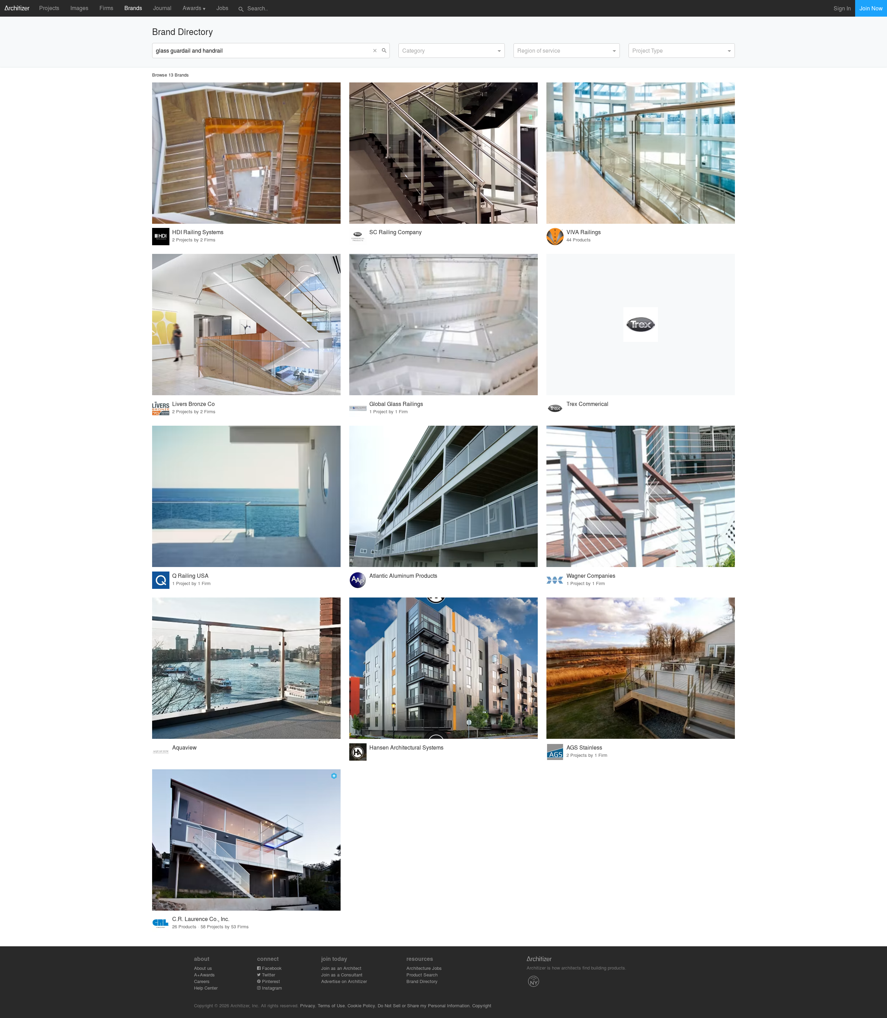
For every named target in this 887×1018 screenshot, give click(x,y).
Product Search (422, 974)
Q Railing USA (190, 575)
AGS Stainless (584, 747)
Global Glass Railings (396, 404)
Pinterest (270, 981)
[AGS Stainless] (640, 668)
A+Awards (204, 974)
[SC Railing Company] (443, 153)
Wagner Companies (591, 575)
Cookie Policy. (362, 1005)
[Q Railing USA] (246, 496)
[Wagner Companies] (640, 496)
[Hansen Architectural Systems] (443, 668)
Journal (162, 8)
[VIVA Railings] (640, 153)
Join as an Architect (341, 968)
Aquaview (184, 747)
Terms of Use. (332, 1005)
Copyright (481, 1005)
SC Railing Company (395, 232)
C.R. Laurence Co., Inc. (200, 919)
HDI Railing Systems (197, 232)
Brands (133, 8)
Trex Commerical (587, 404)
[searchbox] (404, 49)
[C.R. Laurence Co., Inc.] (246, 840)
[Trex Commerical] (640, 324)
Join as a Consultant (341, 974)
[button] (376, 50)
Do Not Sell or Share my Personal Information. (424, 1005)
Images (79, 8)
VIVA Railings (584, 232)
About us (203, 968)
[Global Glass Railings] (443, 324)
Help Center (206, 987)
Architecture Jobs (424, 968)
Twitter (268, 974)
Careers (202, 981)
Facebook (271, 968)
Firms (106, 8)
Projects (49, 8)
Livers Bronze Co (193, 404)
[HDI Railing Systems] (246, 153)
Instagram (271, 987)
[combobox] (451, 50)
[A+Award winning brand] (334, 776)
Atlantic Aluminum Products (403, 575)
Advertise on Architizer (344, 981)
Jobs (222, 8)
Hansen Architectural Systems (406, 747)
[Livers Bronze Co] (246, 324)
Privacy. (308, 1005)
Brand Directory (422, 981)
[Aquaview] (246, 668)
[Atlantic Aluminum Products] (443, 496)
